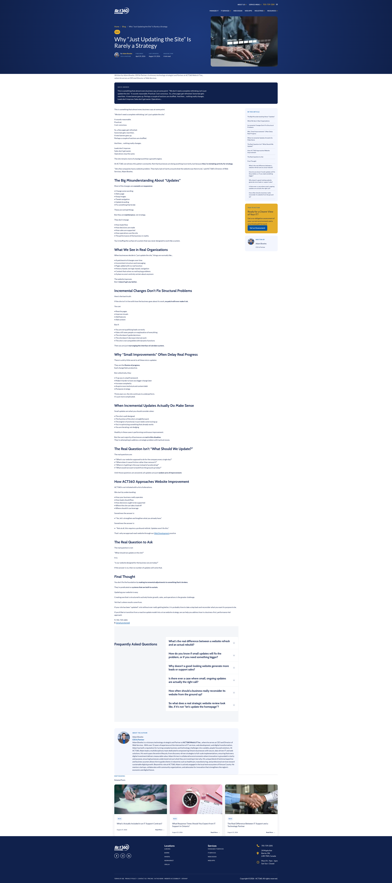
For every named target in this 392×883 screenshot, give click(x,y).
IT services (191, 745)
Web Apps (248, 11)
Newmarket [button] (169, 860)
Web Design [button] (212, 856)
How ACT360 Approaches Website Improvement (258, 151)
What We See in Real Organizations (258, 121)
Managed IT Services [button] (216, 849)
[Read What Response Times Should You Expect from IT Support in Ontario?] (196, 799)
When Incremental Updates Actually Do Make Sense (260, 139)
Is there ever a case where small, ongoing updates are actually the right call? (261, 187)
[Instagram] (122, 856)
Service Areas (254, 5)
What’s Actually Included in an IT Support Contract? (139, 823)
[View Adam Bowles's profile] (124, 738)
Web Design (237, 11)
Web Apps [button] (211, 860)
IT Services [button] (212, 853)
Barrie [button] (166, 853)
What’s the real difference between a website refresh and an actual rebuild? (261, 166)
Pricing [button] (150, 878)
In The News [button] (158, 878)
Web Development (161, 533)
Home (116, 26)
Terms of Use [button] (119, 878)
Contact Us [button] (142, 878)
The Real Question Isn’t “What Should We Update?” (260, 145)
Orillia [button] (167, 864)
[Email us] (277, 4)
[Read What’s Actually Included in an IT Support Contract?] (140, 799)
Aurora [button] (167, 849)
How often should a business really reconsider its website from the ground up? (261, 195)
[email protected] (123, 623)
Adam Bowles (137, 737)
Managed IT (214, 11)
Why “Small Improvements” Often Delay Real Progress (260, 132)
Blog (124, 26)
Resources (271, 11)
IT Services (225, 11)
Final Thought (252, 161)
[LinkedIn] (129, 856)
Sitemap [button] (185, 878)
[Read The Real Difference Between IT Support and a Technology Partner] (251, 799)
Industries (259, 11)
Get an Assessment (257, 228)
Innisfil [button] (167, 856)
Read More (159, 830)
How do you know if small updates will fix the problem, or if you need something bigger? (262, 174)
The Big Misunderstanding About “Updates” (261, 116)
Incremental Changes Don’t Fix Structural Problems (260, 126)
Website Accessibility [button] (172, 878)
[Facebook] (116, 856)
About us (241, 5)
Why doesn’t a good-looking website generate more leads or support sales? (261, 181)
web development (203, 745)
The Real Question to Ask (255, 157)
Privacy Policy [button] (131, 878)
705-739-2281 (269, 4)
